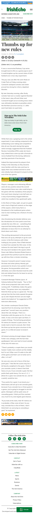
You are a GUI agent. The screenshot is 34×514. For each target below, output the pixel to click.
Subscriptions (17, 503)
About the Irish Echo (17, 497)
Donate (26, 509)
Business (17, 482)
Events (17, 485)
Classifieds (17, 468)
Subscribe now (28, 14)
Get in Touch (17, 461)
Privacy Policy (17, 500)
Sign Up (17, 130)
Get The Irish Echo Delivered (17, 450)
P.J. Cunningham (19, 54)
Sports (17, 479)
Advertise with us (17, 464)
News (17, 476)
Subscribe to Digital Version (17, 453)
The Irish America (17, 489)
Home (3, 18)
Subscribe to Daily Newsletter (17, 447)
